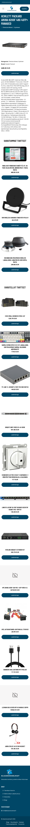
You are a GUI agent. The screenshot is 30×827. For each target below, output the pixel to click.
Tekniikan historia (9, 790)
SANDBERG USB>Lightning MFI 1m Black (15, 670)
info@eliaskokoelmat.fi (7, 2)
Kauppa (24, 9)
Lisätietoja (15, 73)
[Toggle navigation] (3, 8)
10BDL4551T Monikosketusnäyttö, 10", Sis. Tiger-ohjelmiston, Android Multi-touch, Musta (15, 168)
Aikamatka (7, 797)
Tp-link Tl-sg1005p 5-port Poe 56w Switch (15, 387)
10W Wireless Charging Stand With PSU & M (15, 218)
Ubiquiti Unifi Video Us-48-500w (15, 427)
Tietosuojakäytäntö (11, 824)
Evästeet (21, 822)
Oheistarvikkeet (8, 27)
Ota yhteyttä (14, 822)
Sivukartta (21, 824)
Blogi (5, 800)
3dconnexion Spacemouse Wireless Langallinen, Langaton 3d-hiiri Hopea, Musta (15, 260)
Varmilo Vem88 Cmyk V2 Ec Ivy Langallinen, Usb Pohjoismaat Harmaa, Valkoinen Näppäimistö (15, 347)
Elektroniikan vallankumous (12, 794)
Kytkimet (17, 27)
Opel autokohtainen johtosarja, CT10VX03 (15, 629)
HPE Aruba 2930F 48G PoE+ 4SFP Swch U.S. (15, 588)
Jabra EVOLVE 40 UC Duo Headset (15, 746)
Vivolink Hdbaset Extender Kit (15, 550)
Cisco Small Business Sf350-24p (15, 316)
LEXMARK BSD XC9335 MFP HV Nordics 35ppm (15, 707)
